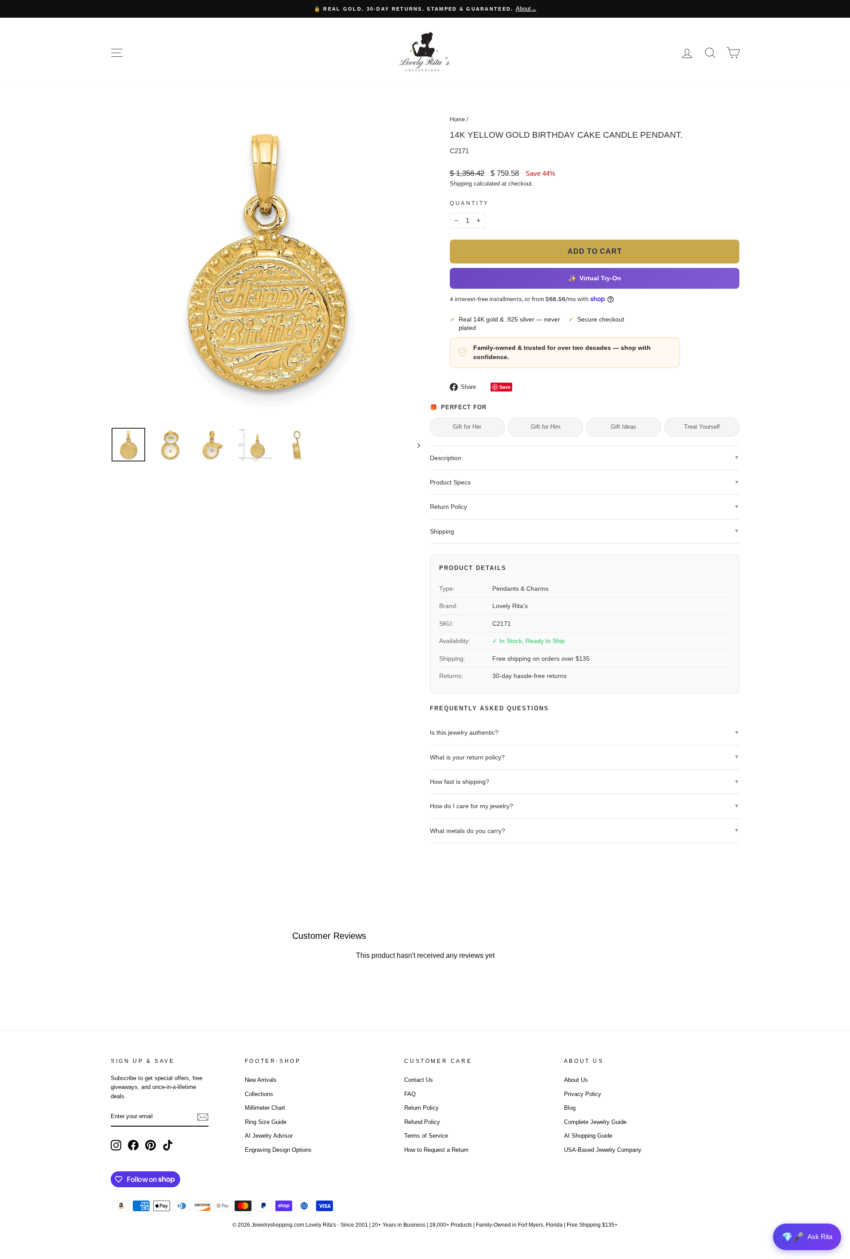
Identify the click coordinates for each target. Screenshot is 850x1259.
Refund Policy (422, 1122)
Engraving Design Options (278, 1150)
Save (504, 387)
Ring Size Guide (265, 1122)
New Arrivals (261, 1080)
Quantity (469, 203)
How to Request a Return (436, 1150)
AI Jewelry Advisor (269, 1135)
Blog (570, 1107)
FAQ (410, 1094)
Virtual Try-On (594, 278)
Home (457, 119)
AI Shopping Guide (588, 1135)
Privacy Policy (582, 1094)
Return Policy (421, 1107)
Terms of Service (426, 1135)
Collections (259, 1094)
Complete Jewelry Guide (595, 1122)
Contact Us (418, 1080)
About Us (576, 1080)
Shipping (461, 183)
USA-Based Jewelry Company (602, 1150)
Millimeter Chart (265, 1107)
